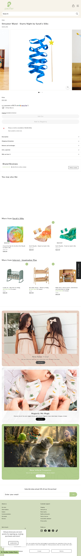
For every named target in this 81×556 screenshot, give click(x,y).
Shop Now (40, 362)
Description (5, 136)
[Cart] (73, 6)
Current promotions (6, 514)
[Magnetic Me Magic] (40, 390)
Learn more (13, 543)
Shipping (4, 112)
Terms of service (44, 516)
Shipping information (8, 141)
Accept (39, 551)
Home (3, 20)
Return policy (43, 511)
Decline (61, 551)
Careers (3, 511)
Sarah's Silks (5, 26)
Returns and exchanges (8, 145)
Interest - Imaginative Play (24, 260)
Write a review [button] (73, 167)
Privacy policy (43, 521)
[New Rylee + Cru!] (40, 333)
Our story (4, 507)
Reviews (4, 518)
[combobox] (40, 14)
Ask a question (6, 149)
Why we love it (6, 154)
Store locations (5, 509)
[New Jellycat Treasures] (40, 446)
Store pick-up (43, 509)
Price (3, 97)
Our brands (4, 516)
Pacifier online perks (45, 514)
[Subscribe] (73, 494)
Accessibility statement (45, 518)
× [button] (25, 528)
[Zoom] (68, 87)
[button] (40, 106)
